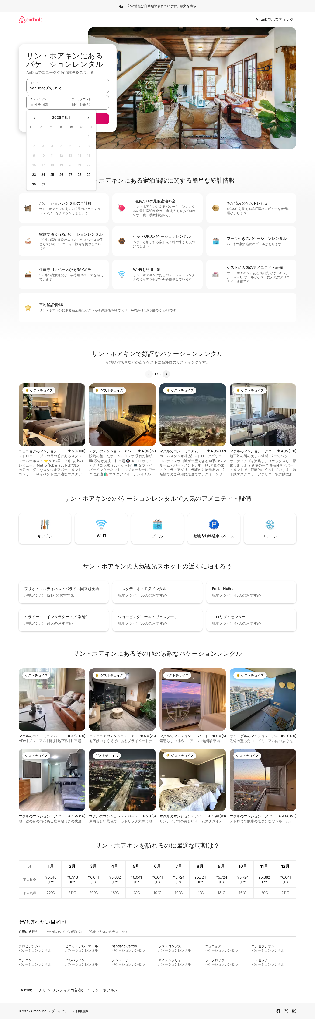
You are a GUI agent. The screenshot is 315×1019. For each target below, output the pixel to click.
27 (70, 175)
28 (79, 175)
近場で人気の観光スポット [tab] (108, 932)
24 (43, 175)
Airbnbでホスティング (275, 19)
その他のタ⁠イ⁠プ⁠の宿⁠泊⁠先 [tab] (64, 932)
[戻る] (149, 374)
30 (34, 184)
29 (88, 175)
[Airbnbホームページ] (30, 19)
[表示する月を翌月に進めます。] (88, 117)
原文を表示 (188, 6)
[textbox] (47, 104)
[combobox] (67, 88)
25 (52, 175)
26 (61, 175)
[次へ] (166, 374)
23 (34, 175)
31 (43, 184)
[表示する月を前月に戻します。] (34, 117)
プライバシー (61, 1011)
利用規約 (82, 1011)
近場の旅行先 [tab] (28, 932)
